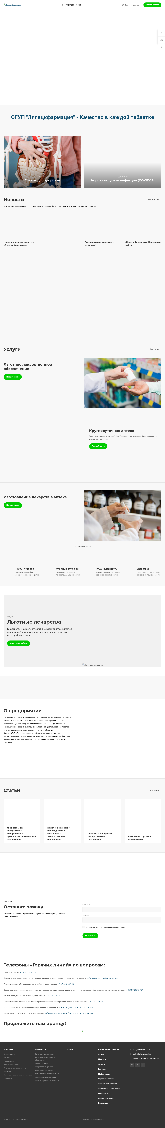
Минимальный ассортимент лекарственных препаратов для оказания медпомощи (21, 833)
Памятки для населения (107, 1084)
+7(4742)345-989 (85, 1013)
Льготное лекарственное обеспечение (28, 366)
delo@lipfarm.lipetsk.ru (142, 1054)
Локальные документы (44, 1070)
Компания (8, 1049)
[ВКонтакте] (132, 1065)
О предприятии (9, 1054)
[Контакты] (161, 47)
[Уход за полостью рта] (122, 687)
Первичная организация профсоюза (18, 1075)
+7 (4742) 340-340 (72, 5)
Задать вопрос (13, 85)
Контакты (103, 1103)
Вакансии (7, 1071)
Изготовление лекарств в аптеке (35, 497)
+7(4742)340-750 (66, 984)
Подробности (12, 377)
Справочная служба (106, 1079)
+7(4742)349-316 (69, 1013)
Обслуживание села (11, 1065)
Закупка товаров (41, 1063)
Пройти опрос (153, 85)
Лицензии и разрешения (44, 1054)
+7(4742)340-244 (28, 972)
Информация (104, 1074)
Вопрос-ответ (104, 1093)
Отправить (90, 935)
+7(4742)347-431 (135, 990)
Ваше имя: (86, 905)
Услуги (70, 1049)
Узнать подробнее (18, 643)
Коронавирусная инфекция (45, 1077)
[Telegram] (137, 1065)
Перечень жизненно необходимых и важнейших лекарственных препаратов (59, 833)
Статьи (101, 1064)
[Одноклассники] (143, 1065)
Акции (101, 1054)
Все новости (154, 199)
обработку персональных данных (112, 927)
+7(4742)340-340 (52, 1013)
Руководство (9, 1061)
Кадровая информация (44, 1067)
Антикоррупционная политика (47, 1074)
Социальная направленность (15, 1068)
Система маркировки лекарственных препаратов (100, 836)
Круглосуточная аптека (111, 430)
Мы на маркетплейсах (108, 1049)
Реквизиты (8, 1078)
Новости (102, 1059)
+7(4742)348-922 (95, 1001)
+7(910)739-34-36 (111, 978)
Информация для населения (109, 1088)
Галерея (102, 1069)
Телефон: (86, 915)
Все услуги (155, 349)
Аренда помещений (105, 1098)
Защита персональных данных (47, 1081)
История (7, 1058)
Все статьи (155, 790)
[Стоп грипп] (42, 687)
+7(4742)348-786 (94, 978)
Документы (40, 1049)
